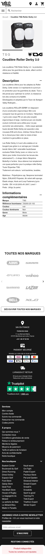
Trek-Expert (29, 498)
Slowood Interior (31, 480)
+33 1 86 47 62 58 (22, 339)
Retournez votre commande (22, 378)
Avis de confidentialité (12, 452)
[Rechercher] (9, 10)
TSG (6, 54)
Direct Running (8, 471)
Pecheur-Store (30, 474)
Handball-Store (9, 489)
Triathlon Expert (31, 501)
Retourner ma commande (13, 419)
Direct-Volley (7, 474)
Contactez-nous (22, 331)
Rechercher (16, 10)
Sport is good (29, 492)
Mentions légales (9, 443)
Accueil (5, 17)
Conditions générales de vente (15, 437)
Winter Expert (30, 504)
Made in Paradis (9, 507)
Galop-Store (7, 483)
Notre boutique (8, 455)
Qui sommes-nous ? (11, 431)
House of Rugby (9, 492)
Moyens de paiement (11, 446)
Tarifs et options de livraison (14, 449)
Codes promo (8, 422)
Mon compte (7, 410)
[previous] (2, 281)
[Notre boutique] (30, 4)
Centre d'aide (8, 413)
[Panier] (42, 4)
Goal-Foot (6, 486)
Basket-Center (8, 465)
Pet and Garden (31, 477)
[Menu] (3, 11)
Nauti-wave (29, 465)
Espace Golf (7, 477)
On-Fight (27, 468)
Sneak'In (27, 486)
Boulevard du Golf (10, 468)
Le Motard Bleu (9, 504)
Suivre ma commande (11, 416)
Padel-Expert (29, 471)
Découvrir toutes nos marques (22, 309)
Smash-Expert (30, 483)
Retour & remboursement (13, 440)
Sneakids (28, 489)
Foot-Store (6, 480)
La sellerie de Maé (10, 501)
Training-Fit (29, 495)
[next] (43, 281)
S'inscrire (22, 533)
